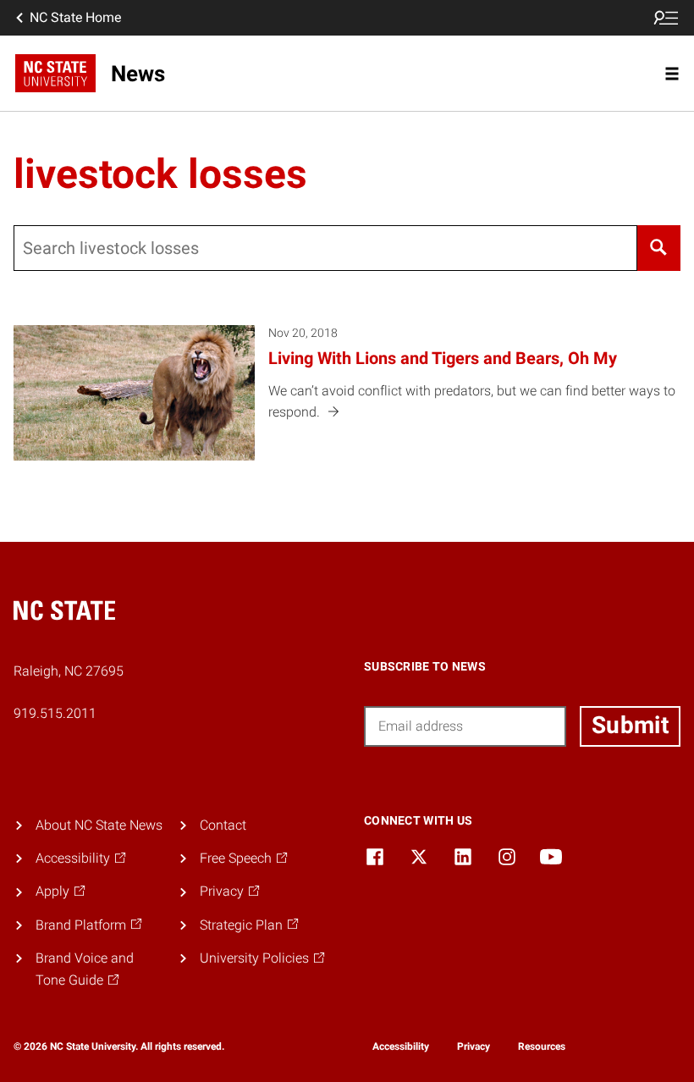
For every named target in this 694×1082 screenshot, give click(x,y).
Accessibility (400, 1046)
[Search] (658, 248)
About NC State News (99, 825)
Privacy (473, 1046)
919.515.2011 (55, 713)
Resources (541, 1046)
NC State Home (75, 17)
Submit (630, 725)
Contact (223, 825)
